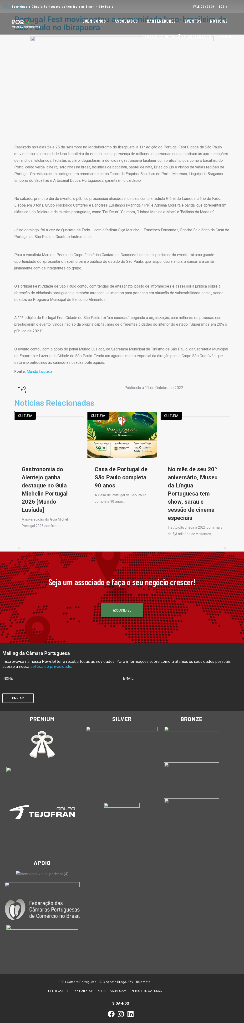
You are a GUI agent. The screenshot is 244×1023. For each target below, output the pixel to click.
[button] (22, 390)
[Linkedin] (130, 1014)
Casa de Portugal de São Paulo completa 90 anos (121, 477)
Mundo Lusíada (39, 371)
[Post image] (49, 435)
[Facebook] (111, 1014)
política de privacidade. (51, 666)
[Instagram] (121, 1014)
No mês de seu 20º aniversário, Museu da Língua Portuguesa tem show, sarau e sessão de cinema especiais (193, 493)
